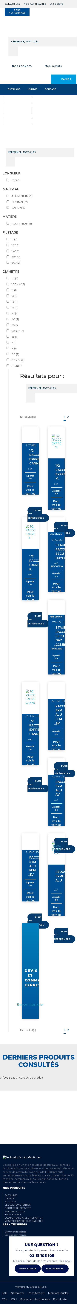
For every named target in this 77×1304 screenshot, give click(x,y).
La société (56, 4)
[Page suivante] (71, 417)
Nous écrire (27, 1268)
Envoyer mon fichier (30, 1004)
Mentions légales (58, 1292)
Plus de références (35, 514)
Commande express (15, 1231)
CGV (4, 1299)
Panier (66, 79)
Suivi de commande (15, 1234)
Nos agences (22, 66)
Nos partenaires (35, 4)
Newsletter (17, 1292)
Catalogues (12, 4)
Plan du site (60, 1299)
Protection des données (35, 1299)
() (16, 180)
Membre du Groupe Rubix (31, 1286)
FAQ (4, 1292)
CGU (14, 1299)
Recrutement (36, 1292)
